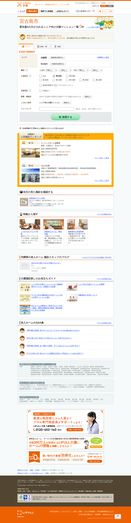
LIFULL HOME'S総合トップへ (82, 2)
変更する (87, 96)
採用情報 (97, 514)
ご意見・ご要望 (77, 511)
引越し (29, 491)
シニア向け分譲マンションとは (98, 27)
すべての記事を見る (104, 278)
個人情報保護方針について (106, 511)
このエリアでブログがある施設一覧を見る (96, 257)
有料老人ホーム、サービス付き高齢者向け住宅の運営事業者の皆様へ (65, 443)
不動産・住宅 (21, 491)
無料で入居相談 (47, 11)
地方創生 (43, 491)
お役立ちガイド (63, 11)
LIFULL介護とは (54, 511)
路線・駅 (43, 47)
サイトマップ (110, 2)
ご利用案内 (103, 2)
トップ (22, 11)
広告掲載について (95, 2)
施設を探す (32, 11)
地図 (59, 47)
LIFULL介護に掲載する (86, 514)
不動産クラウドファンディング (67, 491)
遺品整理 (81, 491)
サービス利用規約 (89, 511)
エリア (27, 46)
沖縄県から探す (103, 57)
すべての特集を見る (104, 214)
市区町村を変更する (58, 64)
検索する (67, 117)
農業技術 (100, 491)
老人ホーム (35, 491)
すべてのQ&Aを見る (104, 323)
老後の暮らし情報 (90, 491)
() (63, 85)
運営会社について (108, 514)
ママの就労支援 (52, 491)
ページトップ (117, 517)
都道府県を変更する (57, 57)
